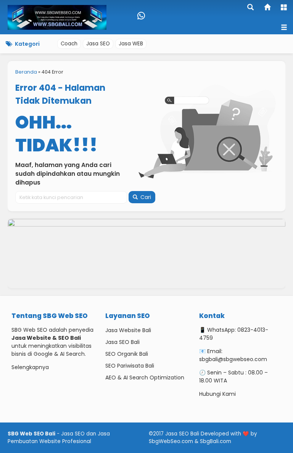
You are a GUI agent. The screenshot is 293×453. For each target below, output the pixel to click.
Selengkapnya (30, 367)
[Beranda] (267, 8)
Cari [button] (145, 197)
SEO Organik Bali (126, 354)
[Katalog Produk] (284, 8)
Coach (69, 43)
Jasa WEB (131, 43)
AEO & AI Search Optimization (144, 377)
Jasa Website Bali (128, 330)
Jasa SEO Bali (122, 342)
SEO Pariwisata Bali (129, 365)
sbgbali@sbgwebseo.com (233, 359)
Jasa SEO (98, 43)
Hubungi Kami (217, 394)
